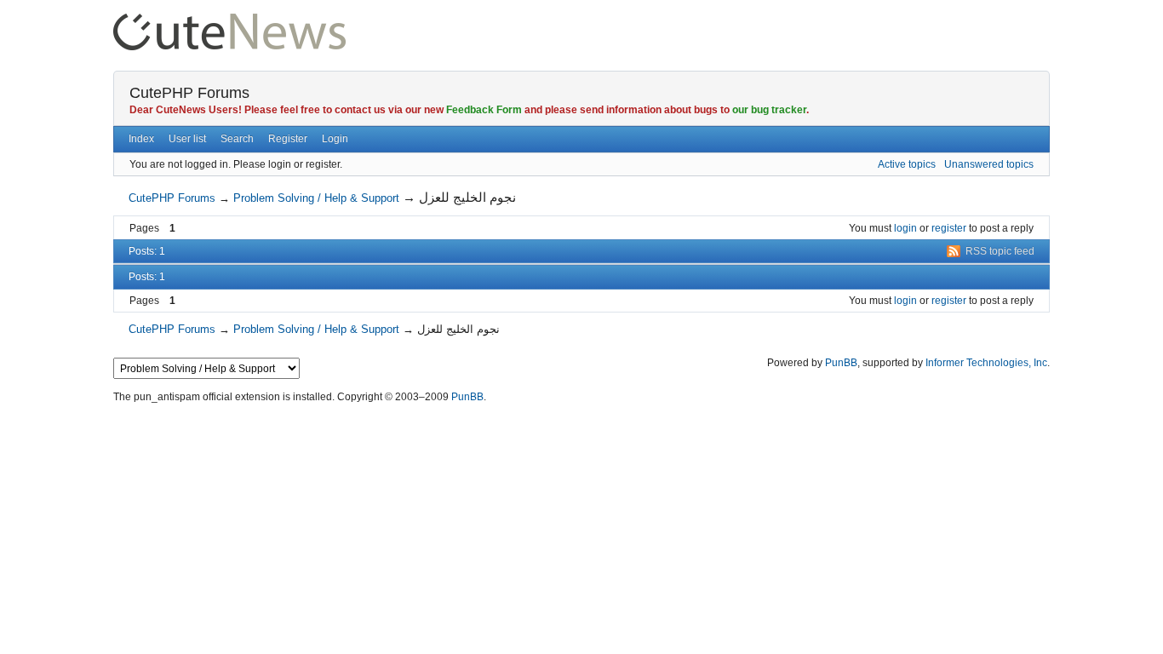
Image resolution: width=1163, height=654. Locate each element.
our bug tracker (769, 110)
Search (237, 139)
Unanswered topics (989, 164)
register (948, 228)
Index (141, 139)
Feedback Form (484, 110)
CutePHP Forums (189, 92)
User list (187, 139)
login (905, 228)
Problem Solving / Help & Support (316, 198)
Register (287, 139)
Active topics (907, 164)
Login (335, 139)
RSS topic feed (999, 251)
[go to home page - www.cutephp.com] (229, 21)
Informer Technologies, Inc (986, 363)
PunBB (841, 363)
